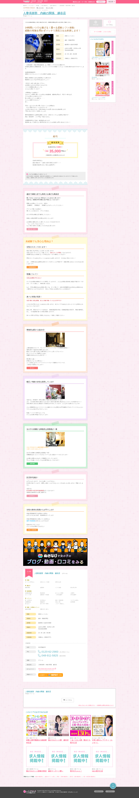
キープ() (84, 2)
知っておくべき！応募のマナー (87, 705)
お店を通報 (50, 7)
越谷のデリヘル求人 (50, 776)
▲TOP (113, 785)
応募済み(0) (91, 2)
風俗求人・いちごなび (28, 5)
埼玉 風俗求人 (44, 5)
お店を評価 (40, 7)
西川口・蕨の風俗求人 (75, 776)
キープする (68, 700)
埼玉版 (37, 5)
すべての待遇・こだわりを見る (102, 31)
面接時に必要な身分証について (106, 705)
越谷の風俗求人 (39, 776)
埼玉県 (110, 1)
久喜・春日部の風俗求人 (89, 776)
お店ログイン (98, 791)
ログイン (100, 2)
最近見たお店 (76, 2)
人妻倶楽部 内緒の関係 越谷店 (44, 13)
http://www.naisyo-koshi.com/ (46, 668)
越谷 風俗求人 (53, 5)
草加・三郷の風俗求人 (62, 776)
